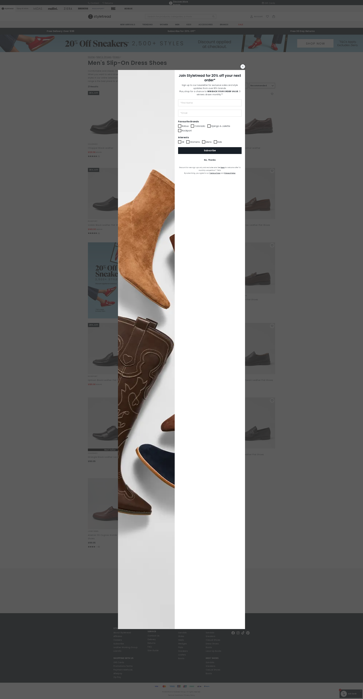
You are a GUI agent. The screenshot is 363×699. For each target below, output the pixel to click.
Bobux (185, 126)
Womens (195, 142)
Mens (209, 142)
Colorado (200, 126)
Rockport (187, 130)
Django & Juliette (220, 126)
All (183, 142)
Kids (220, 142)
